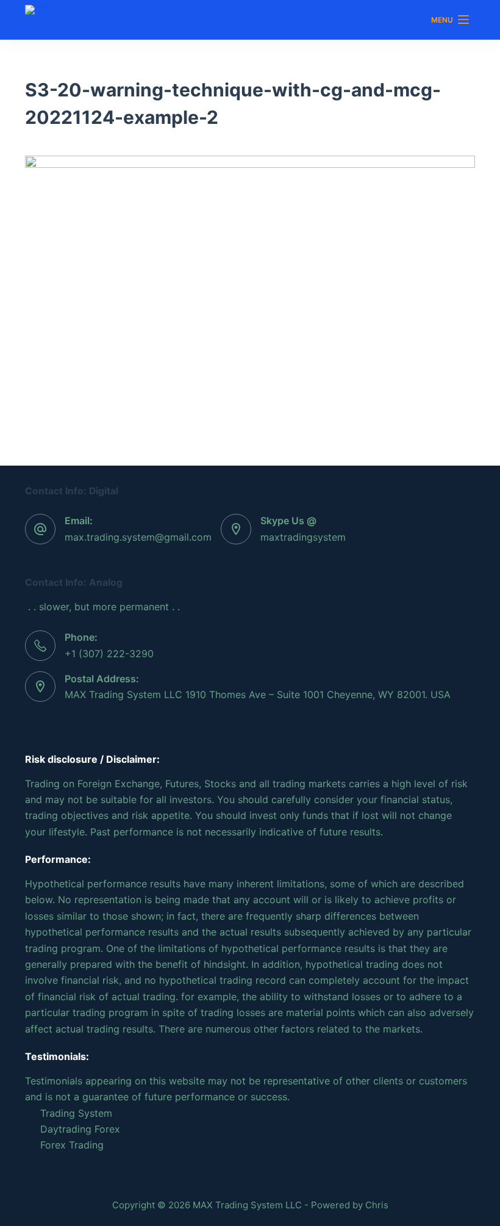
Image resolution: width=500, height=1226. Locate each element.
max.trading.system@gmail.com (138, 537)
